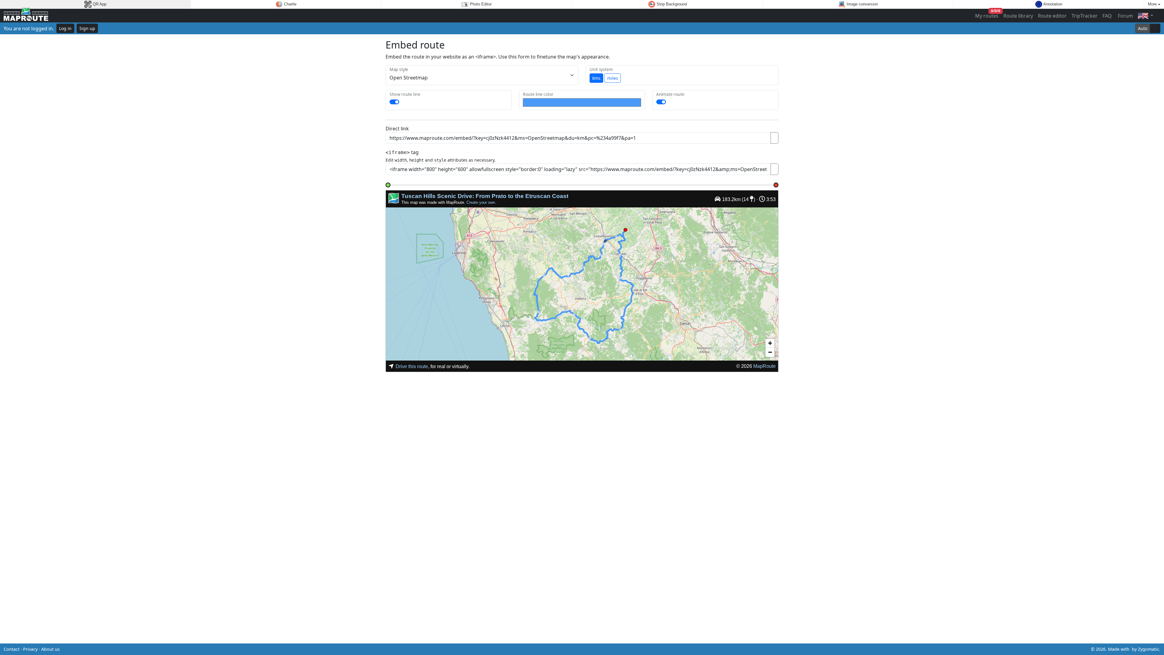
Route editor (1052, 15)
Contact (11, 649)
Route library (1018, 15)
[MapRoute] (26, 15)
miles (612, 78)
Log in (65, 28)
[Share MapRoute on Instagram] (592, 649)
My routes (987, 14)
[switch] (394, 101)
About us (50, 649)
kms (596, 78)
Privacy (30, 649)
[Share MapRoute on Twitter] (572, 649)
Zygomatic (1148, 649)
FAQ (1107, 15)
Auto (1142, 28)
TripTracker (1085, 15)
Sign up (87, 28)
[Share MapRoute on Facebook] (582, 649)
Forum (1125, 15)
